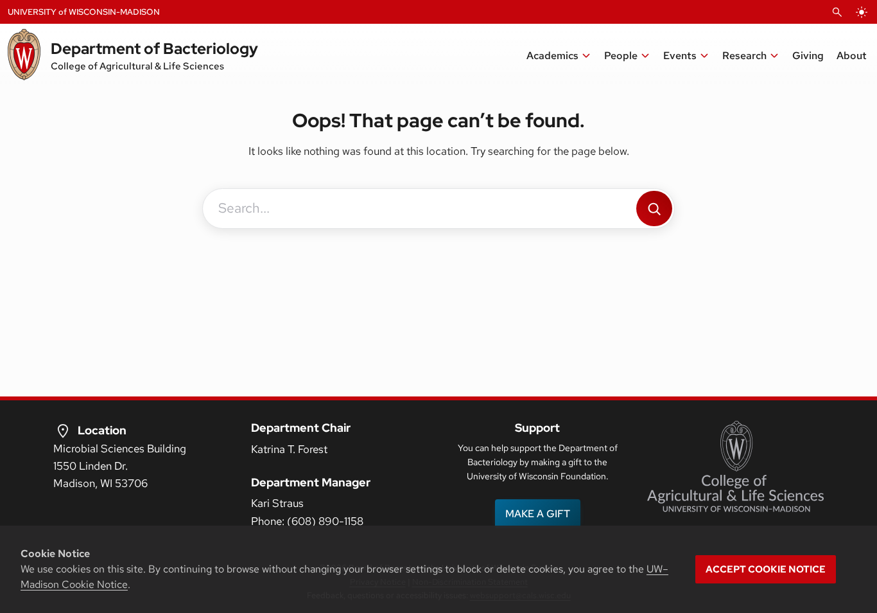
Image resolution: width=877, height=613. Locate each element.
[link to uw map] (63, 430)
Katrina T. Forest (289, 449)
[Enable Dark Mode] (861, 12)
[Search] (654, 208)
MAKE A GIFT (537, 513)
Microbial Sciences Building (119, 448)
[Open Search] (837, 12)
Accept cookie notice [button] (766, 569)
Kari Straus (277, 503)
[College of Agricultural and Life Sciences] (735, 466)
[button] (558, 55)
